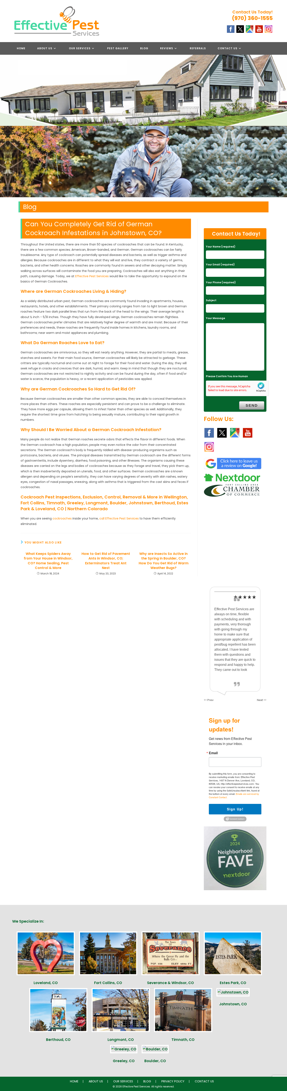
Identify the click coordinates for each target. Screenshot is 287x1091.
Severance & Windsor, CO (170, 982)
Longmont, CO (121, 1039)
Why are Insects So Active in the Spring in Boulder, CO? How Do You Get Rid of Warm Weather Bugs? (163, 560)
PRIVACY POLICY (172, 1081)
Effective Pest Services (92, 276)
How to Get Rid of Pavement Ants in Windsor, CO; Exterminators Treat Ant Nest (106, 560)
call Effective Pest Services (119, 518)
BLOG (147, 1081)
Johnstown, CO (233, 1004)
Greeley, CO (124, 1060)
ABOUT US (96, 1081)
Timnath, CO (183, 1039)
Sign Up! (235, 809)
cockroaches (62, 518)
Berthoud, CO (58, 1039)
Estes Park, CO (233, 982)
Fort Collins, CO (108, 982)
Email (213, 753)
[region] (143, 161)
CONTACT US (204, 1081)
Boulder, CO (155, 1060)
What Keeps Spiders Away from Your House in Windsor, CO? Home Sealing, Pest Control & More (48, 560)
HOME (74, 1081)
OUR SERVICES (123, 1081)
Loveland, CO (46, 982)
